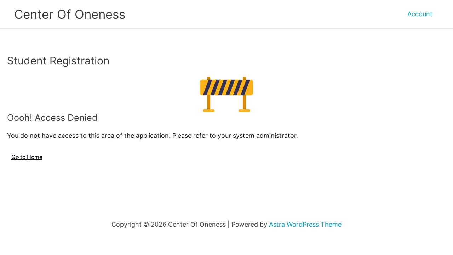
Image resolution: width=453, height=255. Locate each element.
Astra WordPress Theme (305, 224)
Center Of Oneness (69, 14)
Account (419, 14)
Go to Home (26, 157)
